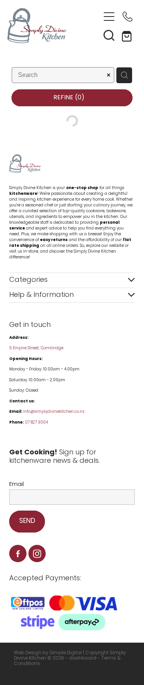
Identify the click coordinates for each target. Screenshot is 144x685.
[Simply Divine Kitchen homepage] (53, 25)
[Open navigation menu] (109, 16)
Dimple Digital (66, 653)
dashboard (82, 658)
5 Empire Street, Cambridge (37, 348)
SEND (27, 521)
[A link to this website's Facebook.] (17, 553)
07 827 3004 (36, 422)
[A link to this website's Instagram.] (37, 553)
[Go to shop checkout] (127, 35)
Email (16, 484)
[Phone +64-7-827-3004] (127, 16)
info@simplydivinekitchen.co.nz (53, 412)
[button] (109, 35)
